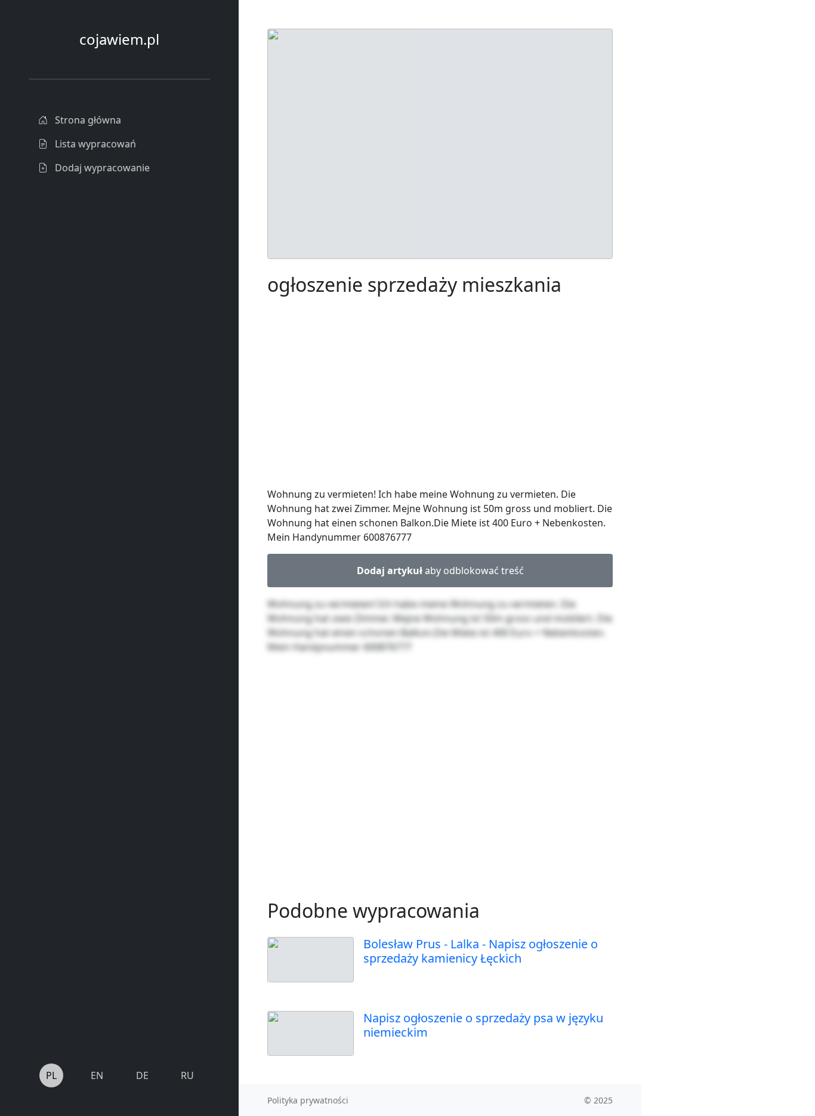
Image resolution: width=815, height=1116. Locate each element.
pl (51, 1075)
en (97, 1075)
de (142, 1075)
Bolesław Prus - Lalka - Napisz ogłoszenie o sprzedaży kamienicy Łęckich (480, 951)
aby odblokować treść (440, 570)
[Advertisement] (713, 208)
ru (187, 1075)
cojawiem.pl (119, 39)
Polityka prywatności (307, 1100)
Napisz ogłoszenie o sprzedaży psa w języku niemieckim (483, 1025)
